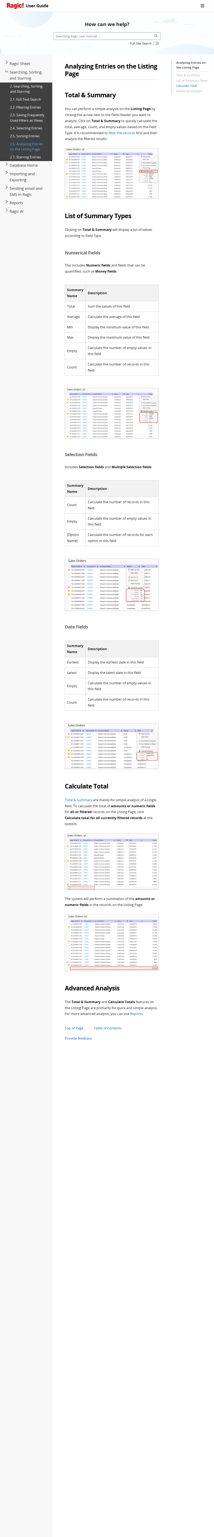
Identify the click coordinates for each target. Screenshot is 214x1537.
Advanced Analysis (189, 91)
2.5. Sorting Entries (25, 136)
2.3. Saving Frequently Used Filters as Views (27, 118)
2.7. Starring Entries (25, 157)
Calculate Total (186, 86)
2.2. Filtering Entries (25, 107)
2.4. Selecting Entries (26, 128)
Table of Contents (108, 1028)
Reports (136, 1013)
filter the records (122, 133)
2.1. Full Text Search (25, 99)
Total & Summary (188, 75)
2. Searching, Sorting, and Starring (26, 89)
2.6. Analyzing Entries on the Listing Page (26, 147)
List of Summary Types (192, 81)
